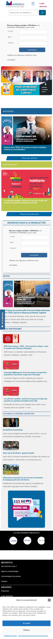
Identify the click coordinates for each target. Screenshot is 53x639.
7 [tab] (32, 100)
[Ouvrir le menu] (33, 3)
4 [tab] (25, 100)
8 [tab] (35, 100)
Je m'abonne (2, 318)
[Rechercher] (42, 12)
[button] (49, 600)
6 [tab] (30, 100)
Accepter (26, 623)
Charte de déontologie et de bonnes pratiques (33, 636)
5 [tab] (27, 100)
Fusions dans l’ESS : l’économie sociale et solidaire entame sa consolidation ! (25, 148)
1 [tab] (18, 100)
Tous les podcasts (29, 214)
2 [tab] (20, 100)
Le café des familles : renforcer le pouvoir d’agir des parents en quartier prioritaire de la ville (25, 201)
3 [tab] (23, 100)
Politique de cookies (10, 636)
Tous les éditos (30, 158)
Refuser (26, 630)
